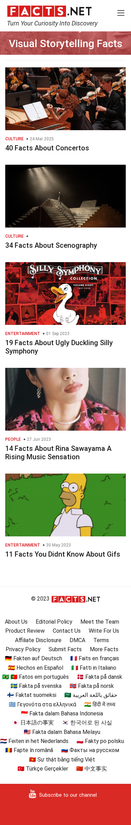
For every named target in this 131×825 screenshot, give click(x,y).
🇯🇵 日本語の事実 (33, 722)
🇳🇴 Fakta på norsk (92, 686)
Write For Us (104, 630)
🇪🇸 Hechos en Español (35, 667)
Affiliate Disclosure (38, 640)
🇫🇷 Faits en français (94, 658)
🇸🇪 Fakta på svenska (35, 686)
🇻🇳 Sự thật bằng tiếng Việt (62, 759)
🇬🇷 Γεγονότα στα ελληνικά (42, 704)
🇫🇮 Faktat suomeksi (31, 695)
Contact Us (67, 630)
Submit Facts (65, 649)
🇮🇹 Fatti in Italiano (93, 667)
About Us (16, 621)
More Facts (104, 649)
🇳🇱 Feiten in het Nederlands (34, 741)
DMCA (77, 640)
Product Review (25, 630)
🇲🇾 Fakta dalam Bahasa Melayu (62, 732)
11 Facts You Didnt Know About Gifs (62, 554)
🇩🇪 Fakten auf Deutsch (33, 658)
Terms (101, 640)
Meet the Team (99, 621)
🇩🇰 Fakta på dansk (99, 677)
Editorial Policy (54, 621)
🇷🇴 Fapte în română (29, 750)
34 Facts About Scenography (51, 245)
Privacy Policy (23, 649)
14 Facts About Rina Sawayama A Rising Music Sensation (58, 452)
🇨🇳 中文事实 (91, 768)
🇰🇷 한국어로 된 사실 (87, 722)
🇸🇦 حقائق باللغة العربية (90, 695)
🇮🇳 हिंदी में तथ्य (99, 704)
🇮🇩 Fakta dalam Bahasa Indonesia (62, 713)
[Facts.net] (49, 11)
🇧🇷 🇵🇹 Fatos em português (35, 677)
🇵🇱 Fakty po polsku (100, 741)
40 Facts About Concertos (47, 148)
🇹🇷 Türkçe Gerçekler (42, 768)
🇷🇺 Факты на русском (90, 750)
